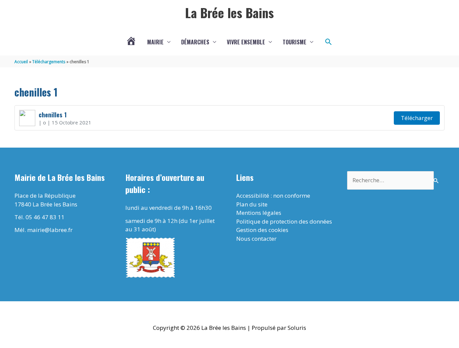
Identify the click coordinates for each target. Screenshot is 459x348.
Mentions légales (258, 213)
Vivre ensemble (246, 42)
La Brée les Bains (229, 12)
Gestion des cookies (262, 230)
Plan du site (251, 204)
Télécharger (417, 118)
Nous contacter (256, 238)
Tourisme (294, 42)
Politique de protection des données (284, 221)
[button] (328, 42)
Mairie (155, 42)
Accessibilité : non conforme (273, 195)
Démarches (195, 42)
